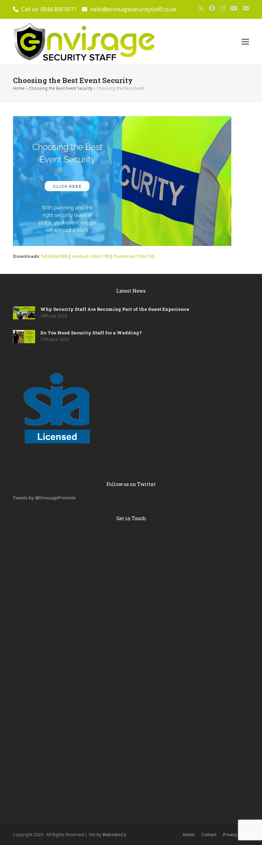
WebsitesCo (114, 834)
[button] (245, 42)
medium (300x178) (90, 256)
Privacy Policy (236, 834)
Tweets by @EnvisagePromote (44, 498)
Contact (208, 834)
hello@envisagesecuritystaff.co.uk (133, 9)
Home (19, 88)
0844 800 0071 (58, 9)
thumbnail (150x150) (133, 256)
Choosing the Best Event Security (60, 88)
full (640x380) (54, 256)
